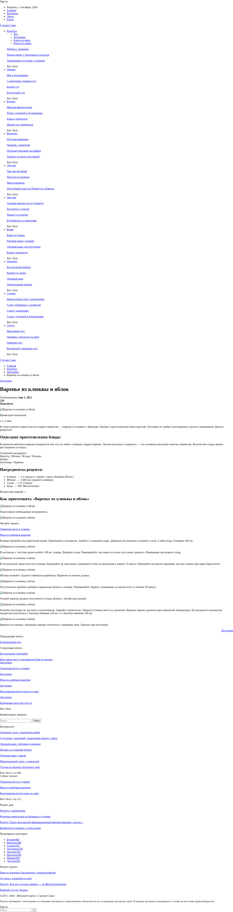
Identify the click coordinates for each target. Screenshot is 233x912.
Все (16, 34)
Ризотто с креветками (12, 810)
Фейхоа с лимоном (18, 49)
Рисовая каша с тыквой (20, 241)
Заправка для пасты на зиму (23, 336)
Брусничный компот (19, 267)
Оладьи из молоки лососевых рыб (20, 767)
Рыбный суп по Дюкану (14, 890)
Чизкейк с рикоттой (18, 145)
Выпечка (12, 133)
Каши (10, 229)
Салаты (11, 293)
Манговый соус (16, 331)
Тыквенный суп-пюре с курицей (26, 60)
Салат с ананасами (17, 310)
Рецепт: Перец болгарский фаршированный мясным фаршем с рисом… (42, 822)
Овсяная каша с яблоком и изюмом (20, 744)
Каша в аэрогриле (17, 118)
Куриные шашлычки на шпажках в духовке (25, 816)
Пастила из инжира (18, 177)
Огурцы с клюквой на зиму (16, 878)
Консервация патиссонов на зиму (19, 793)
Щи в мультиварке (17, 75)
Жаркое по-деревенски (20, 124)
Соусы (10, 325)
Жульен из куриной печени (16, 749)
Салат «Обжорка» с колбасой (24, 304)
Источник (227, 630)
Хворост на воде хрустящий (23, 156)
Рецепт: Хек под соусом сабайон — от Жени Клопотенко (33, 884)
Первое (11, 69)
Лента (10, 16)
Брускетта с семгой (18, 209)
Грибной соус (15, 342)
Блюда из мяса (22, 40)
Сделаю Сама (8, 25)
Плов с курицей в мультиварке (25, 113)
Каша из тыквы (16, 235)
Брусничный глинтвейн (14, 653)
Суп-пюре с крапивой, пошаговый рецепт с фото (28, 738)
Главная (11, 10)
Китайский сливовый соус (22, 348)
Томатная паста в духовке (15, 529)
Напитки (12, 261)
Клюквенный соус (10, 642)
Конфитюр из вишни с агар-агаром (20, 828)
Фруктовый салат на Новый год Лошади (30, 188)
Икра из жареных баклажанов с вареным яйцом (28, 872)
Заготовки (20, 37)
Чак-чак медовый (17, 171)
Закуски (11, 197)
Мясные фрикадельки (19, 107)
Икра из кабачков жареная (15, 534)
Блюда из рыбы (22, 43)
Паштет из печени (17, 214)
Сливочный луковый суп (21, 81)
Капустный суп (16, 92)
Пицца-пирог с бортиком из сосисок (28, 54)
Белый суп (13, 86)
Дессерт (11, 165)
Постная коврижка (17, 139)
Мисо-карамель (16, 182)
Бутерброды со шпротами (22, 220)
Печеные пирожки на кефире (24, 150)
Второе (11, 101)
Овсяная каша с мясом (13, 755)
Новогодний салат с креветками (25, 299)
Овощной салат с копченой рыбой (20, 732)
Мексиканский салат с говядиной (19, 761)
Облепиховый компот (19, 284)
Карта (10, 19)
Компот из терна (16, 273)
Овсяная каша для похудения (23, 246)
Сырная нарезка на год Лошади (25, 203)
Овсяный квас (15, 278)
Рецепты (12, 31)
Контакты (12, 13)
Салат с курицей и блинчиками (25, 316)
